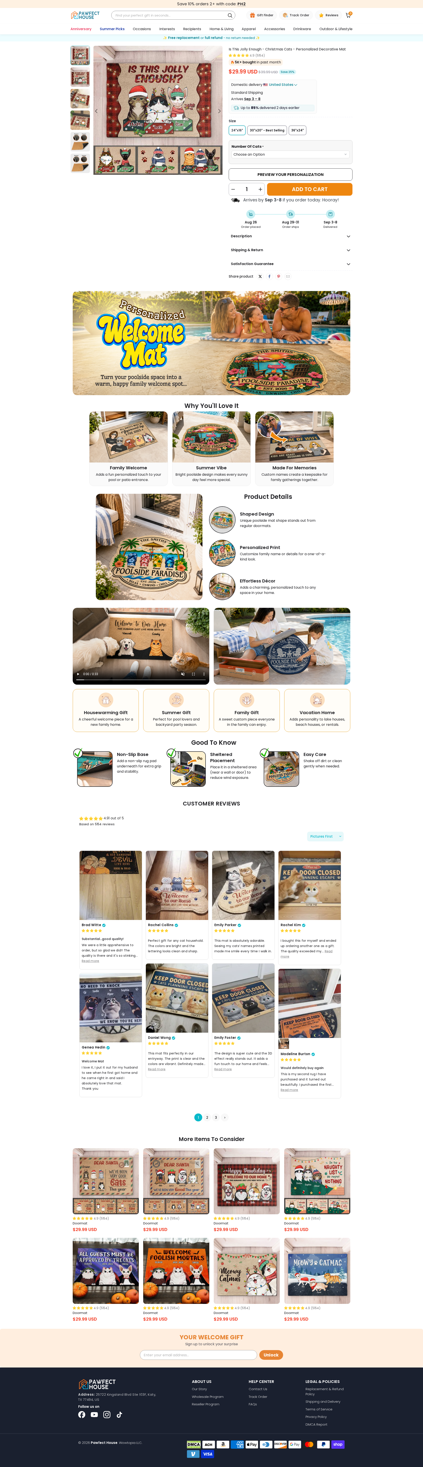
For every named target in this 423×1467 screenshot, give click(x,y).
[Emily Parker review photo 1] (243, 885)
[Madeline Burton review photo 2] (283, 1043)
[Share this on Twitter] (260, 276)
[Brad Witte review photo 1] (111, 885)
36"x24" (297, 130)
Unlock (271, 1355)
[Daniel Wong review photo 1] (177, 997)
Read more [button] (90, 960)
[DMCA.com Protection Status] (194, 1444)
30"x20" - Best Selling (267, 130)
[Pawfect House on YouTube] (94, 1414)
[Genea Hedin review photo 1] (111, 1007)
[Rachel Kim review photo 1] (309, 885)
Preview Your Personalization (291, 174)
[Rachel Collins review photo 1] (177, 885)
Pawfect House (104, 1442)
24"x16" (237, 130)
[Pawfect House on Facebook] (81, 1414)
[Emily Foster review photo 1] (243, 997)
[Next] (219, 111)
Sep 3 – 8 (252, 98)
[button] (239, 55)
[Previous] (96, 111)
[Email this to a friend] (288, 276)
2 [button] (207, 1117)
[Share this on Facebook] (269, 276)
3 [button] (216, 1117)
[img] (92, 930)
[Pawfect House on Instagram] (106, 1414)
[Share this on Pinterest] (278, 276)
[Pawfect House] (85, 15)
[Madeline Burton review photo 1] (309, 1003)
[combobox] (169, 15)
